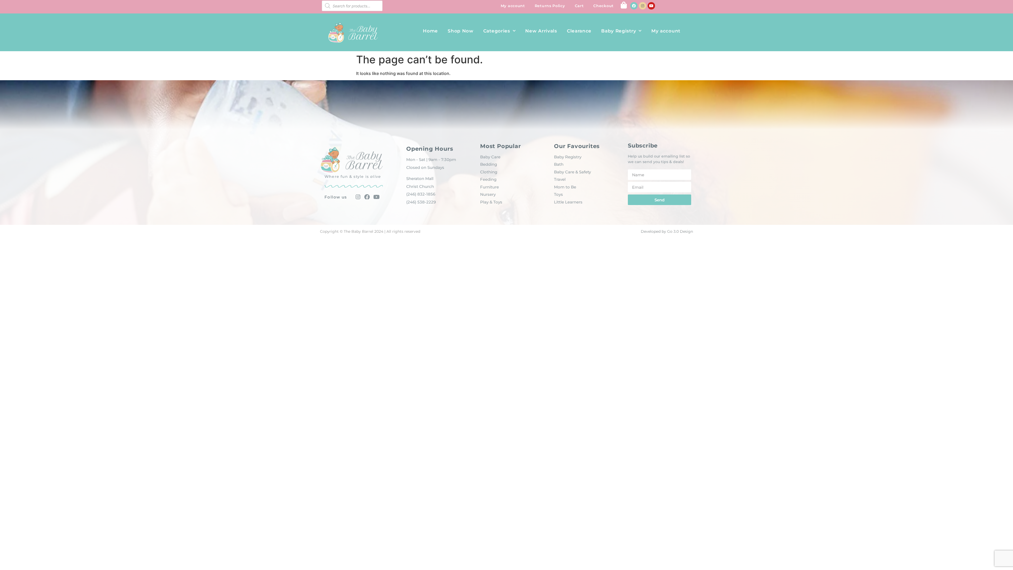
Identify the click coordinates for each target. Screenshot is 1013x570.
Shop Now (461, 31)
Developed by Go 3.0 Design (667, 231)
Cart (579, 5)
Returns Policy (550, 5)
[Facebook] (634, 6)
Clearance (579, 31)
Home (430, 31)
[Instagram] (642, 6)
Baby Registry (618, 31)
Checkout (603, 5)
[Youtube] (651, 6)
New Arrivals (541, 31)
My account (513, 5)
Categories (496, 31)
